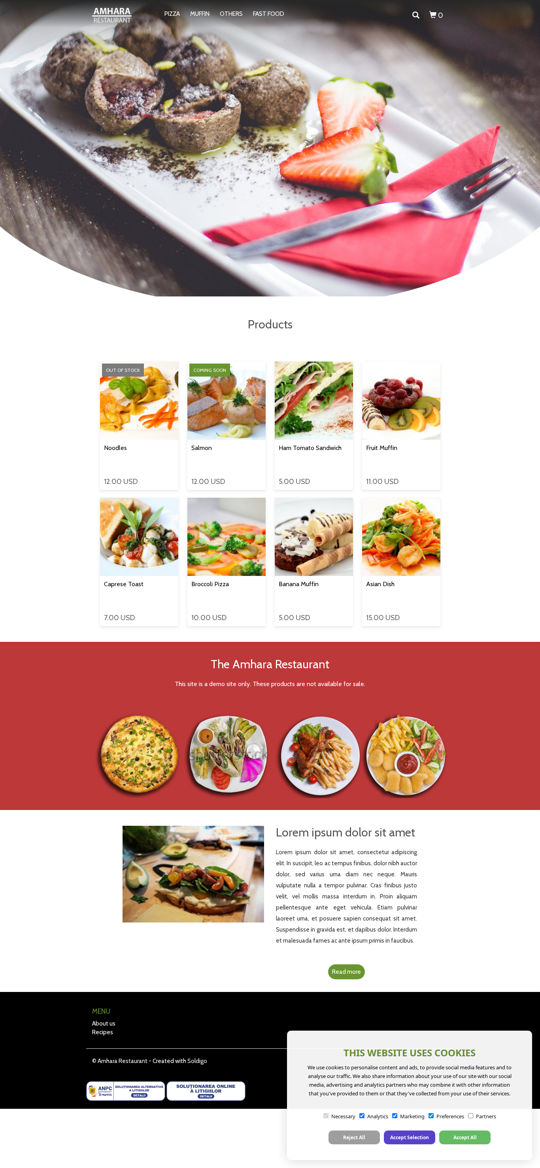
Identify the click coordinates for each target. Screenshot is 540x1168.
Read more (346, 971)
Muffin (200, 13)
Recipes (102, 1032)
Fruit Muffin (381, 448)
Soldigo (197, 1061)
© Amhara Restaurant (119, 1061)
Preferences (450, 1116)
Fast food (268, 13)
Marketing (412, 1116)
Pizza (172, 13)
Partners (486, 1116)
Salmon (201, 448)
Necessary (343, 1116)
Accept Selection (409, 1137)
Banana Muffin (299, 584)
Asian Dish (380, 584)
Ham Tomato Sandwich (310, 448)
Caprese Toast (123, 584)
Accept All (465, 1137)
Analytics (377, 1116)
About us (103, 1023)
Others (231, 13)
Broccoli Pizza (210, 584)
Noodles (115, 448)
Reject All (354, 1137)
